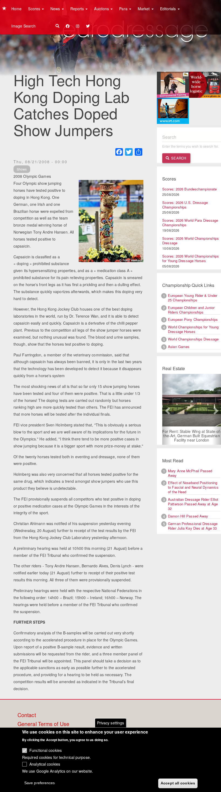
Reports (77, 8)
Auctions (102, 8)
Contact (27, 715)
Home (16, 8)
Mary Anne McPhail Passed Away (190, 473)
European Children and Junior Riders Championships (191, 310)
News (55, 8)
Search (178, 158)
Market (144, 8)
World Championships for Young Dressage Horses (193, 329)
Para (124, 8)
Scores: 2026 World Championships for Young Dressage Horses (190, 258)
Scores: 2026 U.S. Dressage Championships (185, 205)
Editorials (168, 8)
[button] (166, 409)
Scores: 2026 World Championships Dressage (190, 240)
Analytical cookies (44, 764)
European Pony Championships (193, 319)
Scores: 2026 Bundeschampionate (189, 189)
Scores (34, 8)
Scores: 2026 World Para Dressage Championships (190, 222)
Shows (22, 169)
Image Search (23, 26)
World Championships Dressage (193, 339)
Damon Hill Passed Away (188, 516)
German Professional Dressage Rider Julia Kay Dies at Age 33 (192, 526)
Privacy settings (110, 722)
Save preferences (39, 783)
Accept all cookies (178, 783)
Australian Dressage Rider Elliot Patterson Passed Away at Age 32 (193, 504)
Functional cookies (45, 750)
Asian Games (178, 346)
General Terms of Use (43, 724)
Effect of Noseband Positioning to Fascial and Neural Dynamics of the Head (193, 487)
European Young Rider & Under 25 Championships (192, 298)
